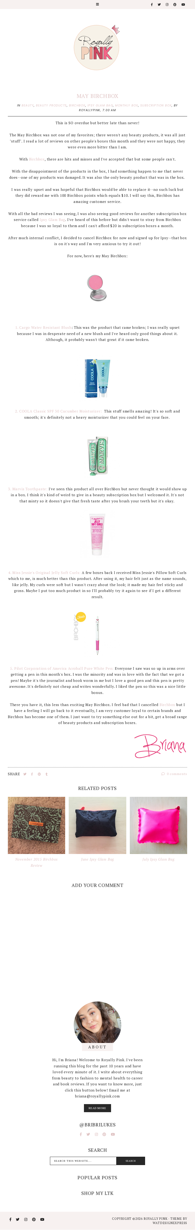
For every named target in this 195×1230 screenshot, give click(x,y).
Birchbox (37, 159)
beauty (28, 105)
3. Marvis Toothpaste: (28, 488)
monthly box (126, 105)
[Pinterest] (175, 4)
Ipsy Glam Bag (52, 219)
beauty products (51, 105)
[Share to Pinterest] (40, 774)
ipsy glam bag (100, 105)
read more (97, 1108)
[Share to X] (25, 774)
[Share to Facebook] (32, 774)
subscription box (156, 105)
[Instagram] (167, 4)
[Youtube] (183, 4)
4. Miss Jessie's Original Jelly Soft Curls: (44, 572)
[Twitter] (159, 4)
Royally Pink (156, 1218)
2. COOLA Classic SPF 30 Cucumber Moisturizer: (59, 411)
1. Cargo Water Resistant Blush (43, 327)
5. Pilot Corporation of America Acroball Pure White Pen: (62, 668)
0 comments (176, 773)
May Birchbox (98, 96)
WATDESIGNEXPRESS (170, 1223)
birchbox (77, 105)
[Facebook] (152, 4)
